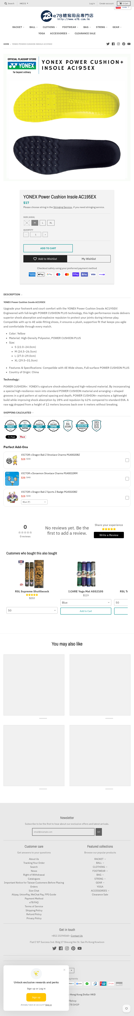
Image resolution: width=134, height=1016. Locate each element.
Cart (125, 3)
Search (34, 866)
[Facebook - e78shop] (113, 43)
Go (98, 832)
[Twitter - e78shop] (108, 43)
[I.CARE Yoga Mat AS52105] (85, 574)
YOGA (100, 886)
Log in (92, 3)
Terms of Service (34, 906)
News (34, 870)
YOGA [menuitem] (41, 33)
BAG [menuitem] (85, 27)
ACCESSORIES (99, 890)
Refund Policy (34, 914)
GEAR (99, 882)
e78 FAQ (34, 902)
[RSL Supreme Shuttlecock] (32, 574)
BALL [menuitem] (32, 27)
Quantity (28, 230)
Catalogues (34, 878)
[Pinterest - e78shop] (123, 43)
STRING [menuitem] (100, 27)
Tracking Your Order (34, 862)
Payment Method (34, 898)
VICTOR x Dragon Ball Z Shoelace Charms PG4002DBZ (50, 454)
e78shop (71, 1000)
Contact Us (77, 935)
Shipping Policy (34, 910)
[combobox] (34, 502)
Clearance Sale (100, 894)
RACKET (98, 859)
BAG (98, 874)
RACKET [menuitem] (17, 27)
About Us (34, 859)
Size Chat (34, 890)
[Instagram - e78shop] (118, 43)
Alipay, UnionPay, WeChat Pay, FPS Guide (34, 894)
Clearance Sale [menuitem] (85, 33)
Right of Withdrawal (34, 874)
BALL (99, 862)
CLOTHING (99, 866)
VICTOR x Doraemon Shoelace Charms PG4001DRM (49, 473)
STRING (98, 878)
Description (11, 294)
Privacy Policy (34, 918)
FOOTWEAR (98, 870)
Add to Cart (86, 611)
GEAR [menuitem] (116, 27)
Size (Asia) (29, 217)
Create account (106, 3)
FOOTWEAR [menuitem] (69, 27)
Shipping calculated (17, 412)
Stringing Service (62, 207)
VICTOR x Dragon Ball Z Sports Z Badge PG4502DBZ (49, 491)
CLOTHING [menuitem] (49, 27)
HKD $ (23, 3)
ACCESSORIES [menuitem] (58, 33)
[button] (67, 460)
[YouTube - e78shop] (129, 43)
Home (6, 44)
